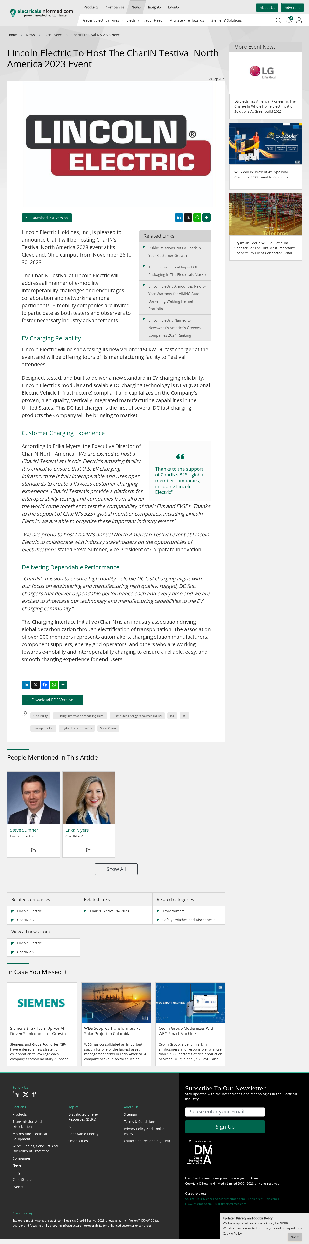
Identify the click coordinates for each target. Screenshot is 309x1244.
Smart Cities (78, 1141)
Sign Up (225, 1126)
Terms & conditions (140, 1121)
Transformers (173, 911)
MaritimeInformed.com (230, 1204)
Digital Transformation (77, 728)
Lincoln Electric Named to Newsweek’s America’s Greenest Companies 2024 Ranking (175, 328)
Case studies (23, 1179)
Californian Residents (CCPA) (147, 1141)
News (17, 1165)
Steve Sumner (24, 830)
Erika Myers (77, 830)
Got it (295, 1237)
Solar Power (108, 728)
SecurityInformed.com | (231, 1199)
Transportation (43, 728)
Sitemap (130, 1114)
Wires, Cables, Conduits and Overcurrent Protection (35, 1148)
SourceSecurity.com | (200, 1199)
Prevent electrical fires (100, 20)
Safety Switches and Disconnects (188, 920)
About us (267, 7)
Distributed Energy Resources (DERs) (137, 716)
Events (18, 1187)
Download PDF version (50, 217)
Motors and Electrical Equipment (30, 1136)
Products (20, 1114)
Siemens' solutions (226, 20)
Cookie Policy (232, 1233)
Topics (73, 1107)
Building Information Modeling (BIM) (80, 716)
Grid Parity (40, 716)
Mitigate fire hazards (186, 20)
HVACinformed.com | (200, 1204)
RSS (16, 1194)
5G (184, 716)
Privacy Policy (264, 1223)
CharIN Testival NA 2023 (109, 911)
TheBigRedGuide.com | (263, 1199)
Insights (19, 1172)
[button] (91, 7)
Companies (22, 1158)
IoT (172, 716)
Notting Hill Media (214, 1183)
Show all (116, 869)
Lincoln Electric (29, 911)
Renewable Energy (83, 1134)
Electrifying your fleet (144, 20)
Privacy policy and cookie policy (144, 1131)
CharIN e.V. (26, 920)
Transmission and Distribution (27, 1124)
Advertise (292, 7)
